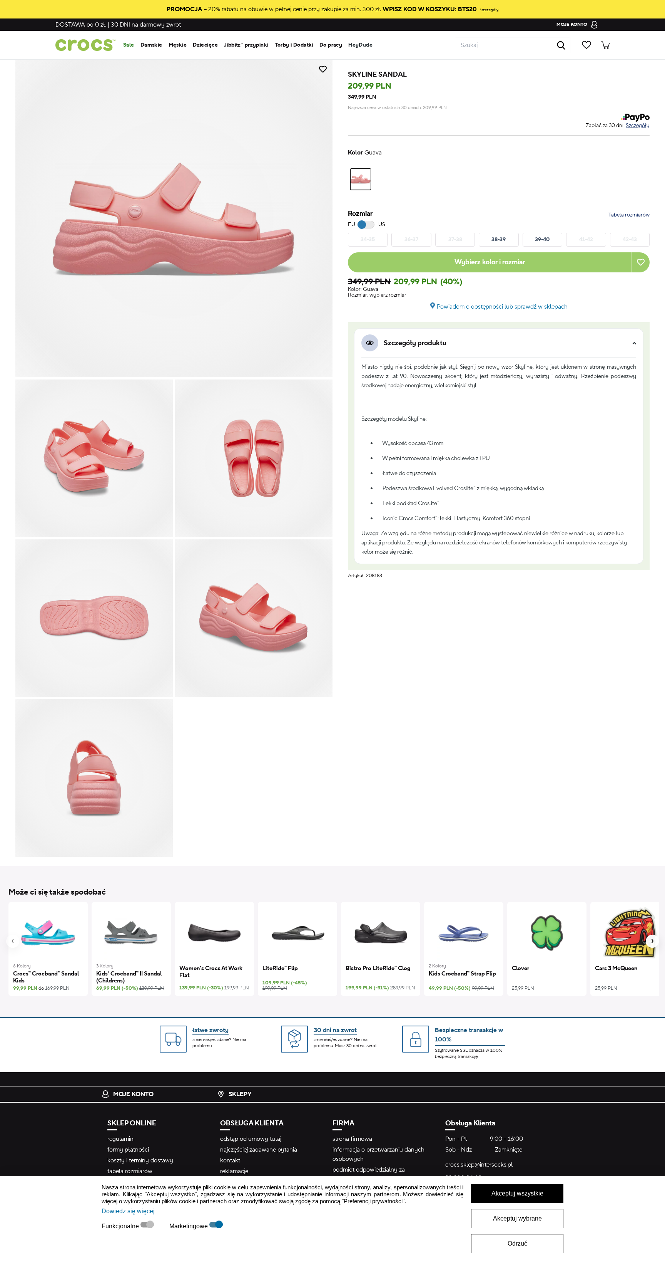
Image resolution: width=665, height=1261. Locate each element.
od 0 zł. (80, 25)
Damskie (151, 45)
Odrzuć (517, 1243)
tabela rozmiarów (129, 1171)
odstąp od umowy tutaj (250, 1139)
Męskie (178, 45)
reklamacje (234, 1171)
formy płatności (128, 1150)
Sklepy (240, 1094)
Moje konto (133, 1094)
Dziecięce (205, 45)
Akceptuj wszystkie (517, 1193)
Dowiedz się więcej (128, 1211)
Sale (128, 45)
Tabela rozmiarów (629, 215)
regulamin (120, 1139)
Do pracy (330, 45)
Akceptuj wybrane (517, 1218)
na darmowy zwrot (146, 25)
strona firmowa (352, 1139)
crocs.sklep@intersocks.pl (479, 1165)
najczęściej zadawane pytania (258, 1150)
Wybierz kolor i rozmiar (489, 262)
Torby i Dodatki (294, 45)
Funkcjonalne (121, 1226)
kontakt (230, 1160)
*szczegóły (489, 9)
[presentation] (12, 941)
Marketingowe (189, 1226)
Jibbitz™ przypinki (246, 45)
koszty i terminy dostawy (140, 1160)
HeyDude (360, 45)
